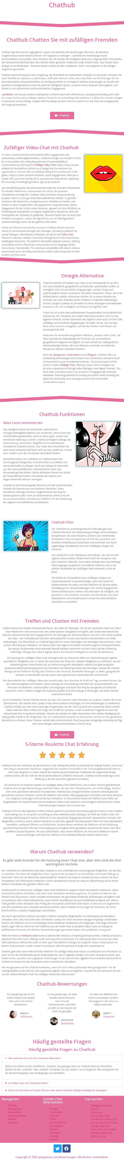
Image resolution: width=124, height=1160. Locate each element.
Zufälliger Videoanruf (101, 1105)
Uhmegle (54, 1136)
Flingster (91, 354)
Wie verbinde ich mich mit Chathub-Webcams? (34, 1058)
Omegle (53, 1108)
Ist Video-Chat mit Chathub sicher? (28, 1083)
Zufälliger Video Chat (45, 164)
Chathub (53, 1139)
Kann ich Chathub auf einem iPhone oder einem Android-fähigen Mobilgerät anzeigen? (57, 1090)
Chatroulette (73, 354)
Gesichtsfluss (56, 1125)
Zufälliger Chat (67, 364)
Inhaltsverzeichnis (17, 1115)
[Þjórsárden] (58, 1148)
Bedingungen (15, 1109)
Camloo (53, 1129)
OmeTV (95, 1109)
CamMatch (7, 94)
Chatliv (52, 1119)
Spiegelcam (59, 354)
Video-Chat (67, 234)
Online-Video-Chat (100, 1115)
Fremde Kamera (57, 1122)
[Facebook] (66, 1148)
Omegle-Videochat (100, 1126)
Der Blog (12, 1105)
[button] (62, 1058)
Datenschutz (14, 1112)
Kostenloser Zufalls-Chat (104, 1119)
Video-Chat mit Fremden (103, 1129)
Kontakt (12, 1119)
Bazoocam (96, 1112)
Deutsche (13, 1122)
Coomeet (54, 1115)
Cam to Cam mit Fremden (104, 1122)
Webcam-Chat (30, 935)
